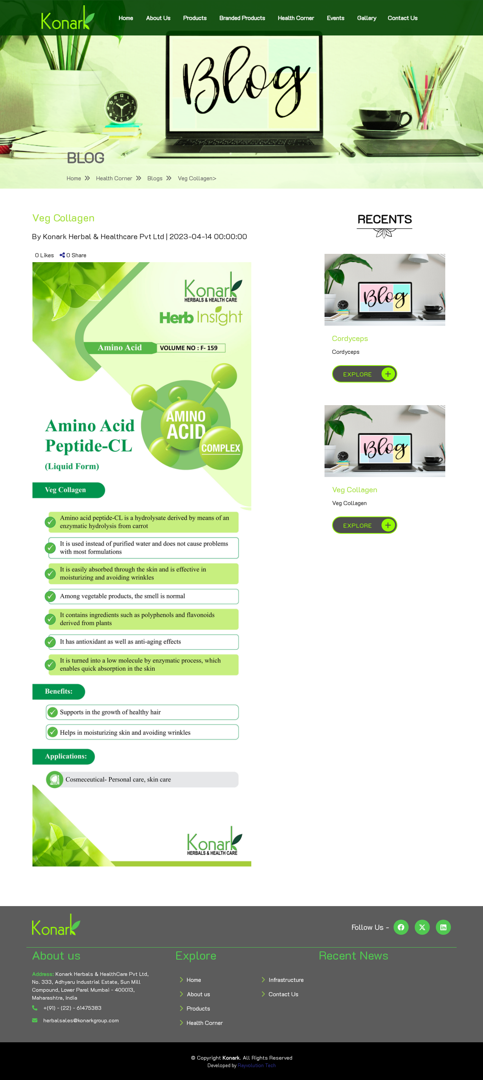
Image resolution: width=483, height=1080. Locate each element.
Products (195, 18)
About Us (158, 18)
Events (336, 18)
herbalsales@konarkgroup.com (80, 1020)
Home (126, 18)
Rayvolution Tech (257, 1065)
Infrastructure (286, 979)
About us (198, 994)
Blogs (155, 178)
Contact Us (403, 18)
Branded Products (242, 18)
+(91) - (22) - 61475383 (72, 1007)
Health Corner (296, 18)
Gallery (367, 18)
